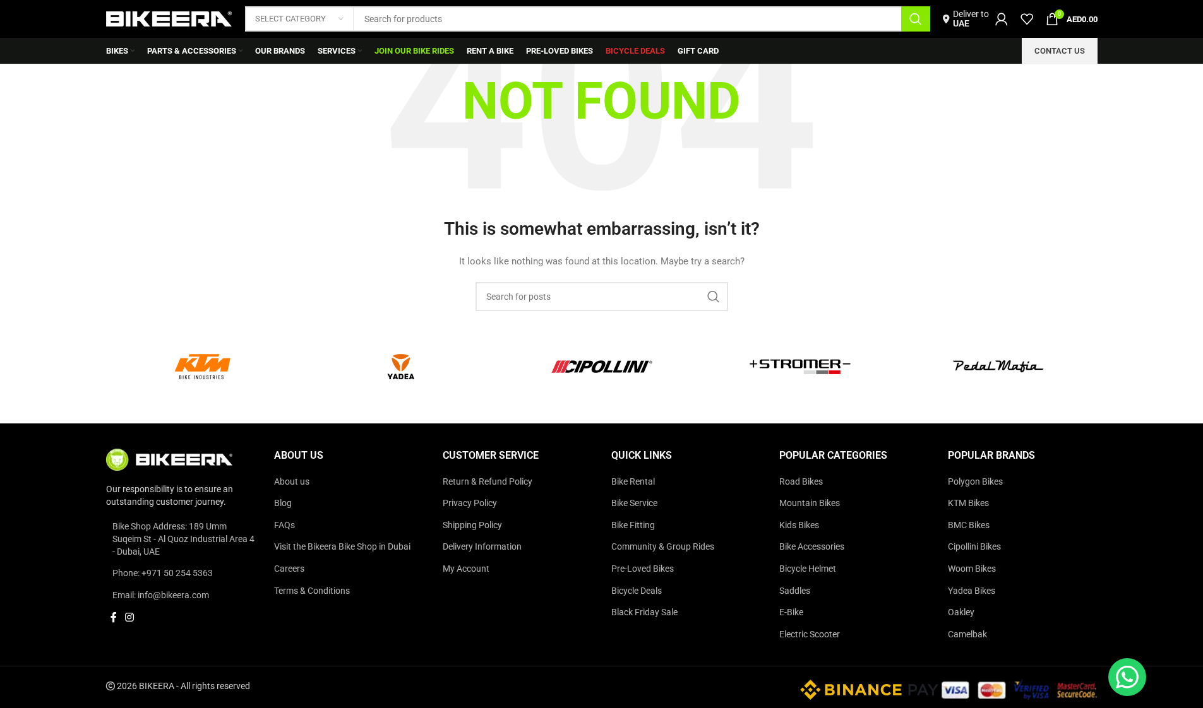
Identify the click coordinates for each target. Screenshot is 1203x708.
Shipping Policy (472, 525)
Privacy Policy (470, 503)
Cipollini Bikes (974, 546)
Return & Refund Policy (487, 481)
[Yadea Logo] (403, 366)
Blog (283, 503)
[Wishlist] (1026, 19)
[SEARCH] (915, 19)
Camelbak (967, 634)
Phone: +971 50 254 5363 (162, 573)
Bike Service (634, 503)
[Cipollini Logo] (601, 366)
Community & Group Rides (662, 546)
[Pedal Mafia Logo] (998, 366)
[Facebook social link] (113, 617)
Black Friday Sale (644, 612)
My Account (466, 568)
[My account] (1001, 19)
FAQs (284, 525)
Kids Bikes (799, 525)
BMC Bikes (969, 525)
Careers (289, 568)
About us (291, 481)
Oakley (961, 612)
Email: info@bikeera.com (160, 595)
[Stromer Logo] (800, 366)
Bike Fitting (633, 525)
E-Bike (791, 612)
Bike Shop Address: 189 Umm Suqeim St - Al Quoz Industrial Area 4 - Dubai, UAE (183, 538)
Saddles (794, 591)
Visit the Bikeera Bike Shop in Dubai (342, 546)
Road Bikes (801, 481)
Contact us (1059, 51)
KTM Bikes (968, 503)
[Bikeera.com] (169, 459)
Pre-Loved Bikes (642, 568)
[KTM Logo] (205, 366)
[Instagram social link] (129, 617)
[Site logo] (169, 18)
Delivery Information (482, 546)
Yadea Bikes (971, 591)
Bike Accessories (811, 546)
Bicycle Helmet (807, 568)
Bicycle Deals (636, 591)
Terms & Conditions (312, 591)
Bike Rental (633, 481)
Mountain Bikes (809, 503)
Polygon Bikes (975, 481)
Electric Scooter (809, 634)
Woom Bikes (972, 568)
